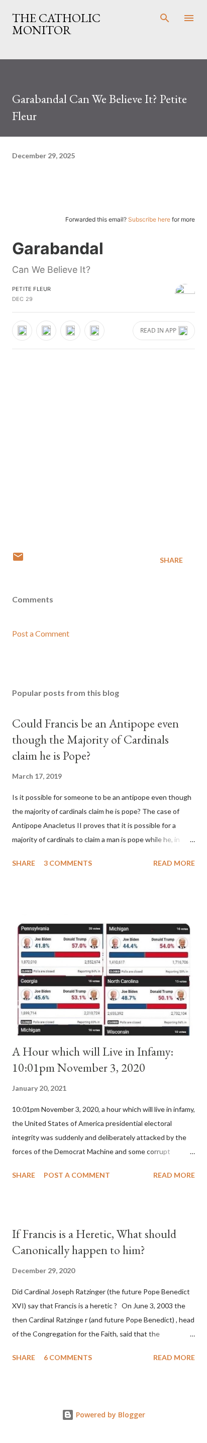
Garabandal (58, 248)
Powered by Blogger (109, 1414)
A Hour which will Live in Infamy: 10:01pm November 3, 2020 (92, 1059)
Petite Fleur (31, 288)
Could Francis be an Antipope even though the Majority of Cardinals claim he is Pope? (95, 739)
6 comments (68, 1357)
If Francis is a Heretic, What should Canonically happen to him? (94, 1242)
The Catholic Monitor (56, 24)
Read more (174, 863)
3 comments (68, 863)
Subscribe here (149, 219)
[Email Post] (18, 560)
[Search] (165, 18)
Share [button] (171, 560)
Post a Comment (40, 633)
